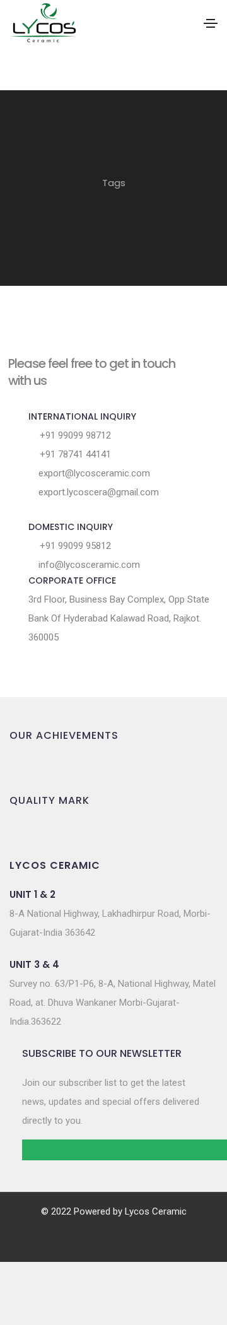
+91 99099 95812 (74, 545)
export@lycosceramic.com (93, 473)
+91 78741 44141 (74, 454)
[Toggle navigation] (211, 23)
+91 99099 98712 (74, 435)
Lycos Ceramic (156, 1211)
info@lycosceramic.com (88, 564)
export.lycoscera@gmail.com (97, 492)
